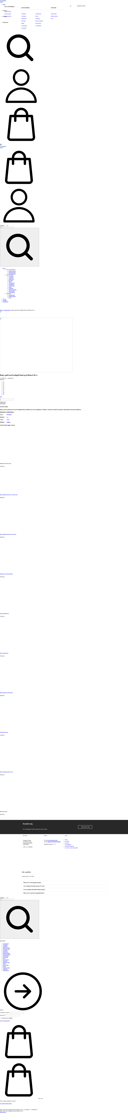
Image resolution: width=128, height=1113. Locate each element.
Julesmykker (54, 13)
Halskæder (23, 18)
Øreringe (23, 21)
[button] (85, 827)
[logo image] (4, 2)
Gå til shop (2, 1103)
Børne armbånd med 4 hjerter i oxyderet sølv (8, 534)
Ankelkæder (38, 13)
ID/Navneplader (39, 21)
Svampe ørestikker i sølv (4, 613)
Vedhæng (37, 18)
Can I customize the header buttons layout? (34, 889)
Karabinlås (23, 28)
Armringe (23, 16)
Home (1, 310)
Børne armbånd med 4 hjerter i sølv (6, 771)
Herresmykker (7, 13)
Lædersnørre (38, 25)
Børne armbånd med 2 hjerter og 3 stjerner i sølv (9, 494)
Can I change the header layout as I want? (34, 886)
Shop (4, 4)
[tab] (64, 882)
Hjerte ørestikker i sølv (4, 653)
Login (10, 1018)
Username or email (5, 1012)
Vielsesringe (24, 25)
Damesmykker (7, 11)
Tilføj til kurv (3, 1112)
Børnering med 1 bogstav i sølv (5, 463)
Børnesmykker (7, 16)
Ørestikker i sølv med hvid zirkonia (6, 573)
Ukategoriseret (7, 310)
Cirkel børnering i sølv (4, 732)
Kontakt (5, 300)
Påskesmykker (54, 16)
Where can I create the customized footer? (33, 893)
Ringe (22, 23)
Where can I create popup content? (32, 882)
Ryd (1, 396)
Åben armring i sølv (3, 811)
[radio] (46, 382)
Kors (52, 18)
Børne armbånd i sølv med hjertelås (6, 692)
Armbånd (23, 13)
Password (2, 1015)
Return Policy (8, 1103)
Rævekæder (38, 23)
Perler (36, 16)
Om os (4, 299)
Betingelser (5, 301)
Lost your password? (5, 1020)
